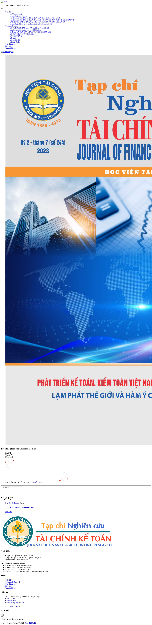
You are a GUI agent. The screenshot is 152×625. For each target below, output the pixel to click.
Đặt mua (13, 38)
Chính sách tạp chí (11, 26)
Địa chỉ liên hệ (15, 40)
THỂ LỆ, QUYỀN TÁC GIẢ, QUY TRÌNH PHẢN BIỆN (31, 32)
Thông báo (6, 493)
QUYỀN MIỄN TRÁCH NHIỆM (22, 34)
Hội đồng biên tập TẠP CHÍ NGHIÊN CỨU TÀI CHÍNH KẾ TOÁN (35, 18)
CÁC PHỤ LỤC (16, 36)
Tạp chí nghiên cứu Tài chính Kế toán (19, 507)
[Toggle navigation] (2, 8)
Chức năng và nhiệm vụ (18, 16)
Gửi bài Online (15, 42)
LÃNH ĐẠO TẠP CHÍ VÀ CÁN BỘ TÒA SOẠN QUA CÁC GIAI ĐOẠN (37, 22)
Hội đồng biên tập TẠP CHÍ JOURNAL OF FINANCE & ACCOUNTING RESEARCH (42, 20)
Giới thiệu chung (16, 14)
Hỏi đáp (8, 46)
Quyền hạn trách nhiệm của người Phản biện (25, 30)
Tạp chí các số (10, 44)
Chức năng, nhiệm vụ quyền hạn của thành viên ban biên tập (31, 24)
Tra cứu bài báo (10, 48)
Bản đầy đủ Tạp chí (12, 503)
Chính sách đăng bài (12, 582)
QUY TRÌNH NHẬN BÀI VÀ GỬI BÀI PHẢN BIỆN (30, 28)
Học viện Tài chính (13, 606)
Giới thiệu (8, 12)
